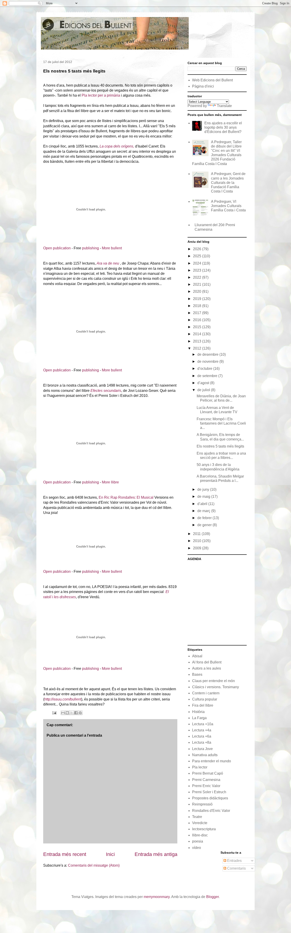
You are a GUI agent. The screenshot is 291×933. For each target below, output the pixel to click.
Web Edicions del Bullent (212, 80)
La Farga (199, 718)
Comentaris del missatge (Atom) (94, 865)
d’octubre (205, 368)
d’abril (202, 504)
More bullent (112, 248)
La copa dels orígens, (117, 146)
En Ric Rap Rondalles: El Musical (126, 497)
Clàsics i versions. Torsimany (215, 687)
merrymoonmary (157, 897)
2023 (197, 270)
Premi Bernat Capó (207, 773)
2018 (197, 306)
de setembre (207, 376)
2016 (197, 320)
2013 (197, 341)
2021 (197, 284)
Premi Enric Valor (206, 786)
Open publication (57, 248)
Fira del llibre (202, 705)
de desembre (208, 354)
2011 (197, 534)
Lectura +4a (201, 730)
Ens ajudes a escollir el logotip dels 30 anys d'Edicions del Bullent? (223, 127)
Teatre (197, 817)
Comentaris (236, 868)
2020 (197, 291)
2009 (197, 548)
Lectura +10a (202, 724)
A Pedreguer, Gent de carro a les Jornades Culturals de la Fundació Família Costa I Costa (228, 182)
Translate (224, 106)
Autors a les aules (206, 668)
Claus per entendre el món (213, 681)
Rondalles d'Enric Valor (211, 811)
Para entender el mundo (211, 761)
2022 (197, 277)
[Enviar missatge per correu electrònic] (53, 712)
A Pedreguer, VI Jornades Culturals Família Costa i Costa (228, 206)
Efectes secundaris (105, 391)
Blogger (212, 897)
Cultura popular (204, 699)
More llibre (110, 482)
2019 (197, 299)
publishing (90, 248)
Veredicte (199, 823)
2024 (197, 263)
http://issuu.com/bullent (62, 699)
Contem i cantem (205, 693)
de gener (205, 525)
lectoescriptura (204, 829)
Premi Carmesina (206, 780)
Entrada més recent (64, 854)
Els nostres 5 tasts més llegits (220, 446)
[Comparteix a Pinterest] (80, 712)
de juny (203, 489)
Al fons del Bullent (206, 662)
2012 (197, 348)
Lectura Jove (202, 749)
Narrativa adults (205, 755)
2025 (197, 256)
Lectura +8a (201, 742)
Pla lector (199, 767)
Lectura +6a (201, 736)
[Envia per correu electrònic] (63, 712)
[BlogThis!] (67, 712)
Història (198, 712)
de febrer (205, 518)
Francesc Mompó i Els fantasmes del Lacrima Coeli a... (221, 423)
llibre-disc (200, 835)
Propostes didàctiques (210, 798)
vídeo (196, 848)
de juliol (204, 390)
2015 (197, 327)
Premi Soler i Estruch (209, 792)
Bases (197, 674)
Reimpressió (202, 804)
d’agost (203, 383)
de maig (204, 496)
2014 (197, 334)
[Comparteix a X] (71, 712)
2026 (197, 249)
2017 (197, 313)
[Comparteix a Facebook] (76, 712)
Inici (110, 854)
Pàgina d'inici (203, 86)
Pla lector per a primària (101, 95)
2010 (197, 541)
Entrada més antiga (156, 854)
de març (204, 511)
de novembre (208, 361)
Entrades (234, 861)
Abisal (197, 656)
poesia (197, 841)
